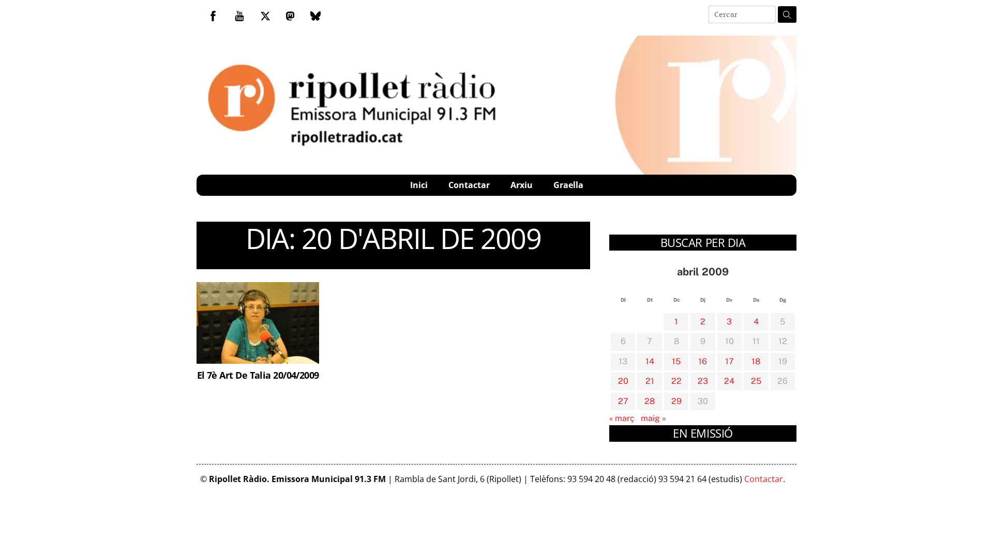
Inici (419, 185)
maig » (653, 418)
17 (729, 361)
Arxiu (521, 185)
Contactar (469, 185)
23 (703, 381)
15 (676, 361)
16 (702, 361)
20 (623, 381)
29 (676, 401)
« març (622, 418)
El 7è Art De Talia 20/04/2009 (258, 374)
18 (755, 361)
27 (623, 401)
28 (649, 401)
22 (676, 381)
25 (756, 381)
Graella (568, 185)
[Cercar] (787, 14)
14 (649, 361)
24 (729, 381)
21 (649, 381)
